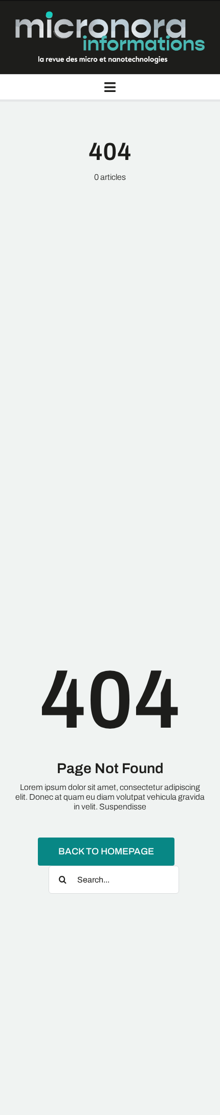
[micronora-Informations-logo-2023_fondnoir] (110, 15)
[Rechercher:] (114, 878)
